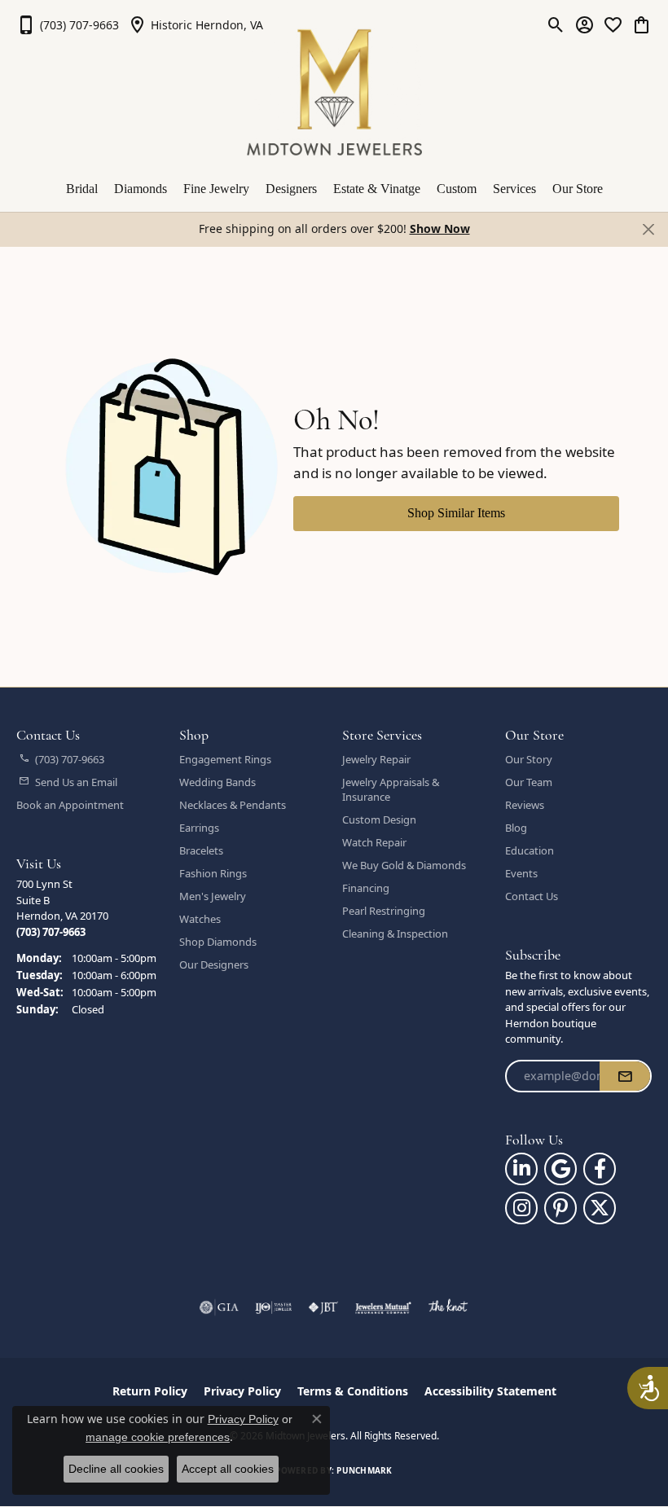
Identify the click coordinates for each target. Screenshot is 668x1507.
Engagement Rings (225, 759)
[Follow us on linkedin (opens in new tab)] (521, 1169)
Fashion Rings (213, 873)
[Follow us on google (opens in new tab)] (560, 1169)
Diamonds (140, 189)
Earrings (199, 827)
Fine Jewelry (216, 189)
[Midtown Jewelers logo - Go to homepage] (334, 92)
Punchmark (364, 1470)
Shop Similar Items (456, 513)
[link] (67, 24)
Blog (516, 827)
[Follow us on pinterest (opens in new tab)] (560, 1208)
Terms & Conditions (352, 1391)
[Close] (648, 229)
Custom (457, 189)
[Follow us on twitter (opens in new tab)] (599, 1208)
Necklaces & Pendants (232, 804)
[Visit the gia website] (219, 1307)
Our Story (528, 759)
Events (521, 873)
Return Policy (149, 1391)
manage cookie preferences (158, 1436)
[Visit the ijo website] (273, 1307)
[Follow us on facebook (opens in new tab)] (599, 1169)
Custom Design (379, 819)
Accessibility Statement (490, 1391)
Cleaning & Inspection (395, 933)
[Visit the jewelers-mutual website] (383, 1307)
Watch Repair (374, 842)
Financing (365, 888)
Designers (291, 189)
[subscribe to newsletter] (625, 1076)
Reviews (524, 804)
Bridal (82, 189)
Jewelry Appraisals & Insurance (390, 789)
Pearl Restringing (383, 910)
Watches (200, 919)
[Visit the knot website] (448, 1307)
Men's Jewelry (212, 896)
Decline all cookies (116, 1468)
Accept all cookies (228, 1468)
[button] (556, 24)
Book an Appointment (70, 804)
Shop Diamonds (218, 941)
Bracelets (201, 850)
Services (514, 189)
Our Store (577, 189)
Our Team (528, 782)
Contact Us (531, 896)
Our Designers (213, 964)
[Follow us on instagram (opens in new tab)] (521, 1208)
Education (529, 850)
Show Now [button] (440, 228)
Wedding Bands (217, 782)
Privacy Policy (242, 1391)
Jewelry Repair (376, 759)
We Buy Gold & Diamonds (404, 865)
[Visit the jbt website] (323, 1307)
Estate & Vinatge (376, 189)
